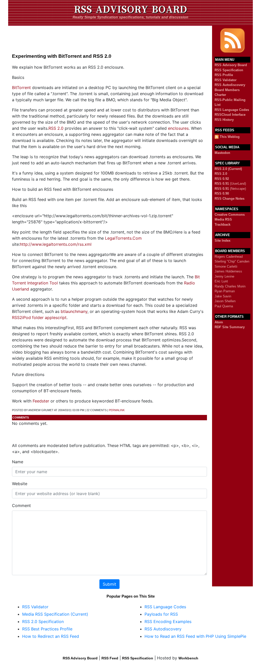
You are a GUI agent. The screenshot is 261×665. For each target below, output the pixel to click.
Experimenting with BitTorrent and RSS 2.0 (61, 56)
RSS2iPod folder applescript (39, 317)
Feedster (41, 400)
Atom (219, 322)
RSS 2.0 (55, 128)
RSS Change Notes (229, 198)
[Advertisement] (110, 37)
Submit (109, 584)
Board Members (227, 90)
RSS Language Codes (232, 110)
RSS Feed (109, 658)
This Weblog (230, 137)
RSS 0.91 (222, 183)
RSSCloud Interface (230, 115)
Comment (21, 505)
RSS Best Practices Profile (47, 628)
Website (19, 483)
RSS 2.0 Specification (43, 621)
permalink (117, 410)
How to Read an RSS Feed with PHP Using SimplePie (195, 636)
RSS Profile (224, 75)
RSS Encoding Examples (168, 621)
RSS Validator (226, 80)
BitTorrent (21, 87)
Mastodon (222, 153)
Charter (220, 95)
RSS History (224, 120)
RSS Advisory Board (130, 9)
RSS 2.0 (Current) (228, 169)
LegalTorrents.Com (123, 238)
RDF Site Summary (230, 327)
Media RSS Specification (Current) (55, 614)
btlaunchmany (74, 311)
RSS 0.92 (222, 179)
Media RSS (223, 219)
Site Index (222, 240)
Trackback (222, 224)
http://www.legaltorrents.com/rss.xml (56, 244)
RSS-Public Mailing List (230, 102)
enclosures (178, 128)
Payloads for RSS (161, 614)
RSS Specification (229, 70)
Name (17, 461)
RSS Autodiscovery (230, 85)
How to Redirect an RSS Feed (50, 636)
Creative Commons (230, 214)
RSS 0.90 (222, 193)
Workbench (188, 658)
